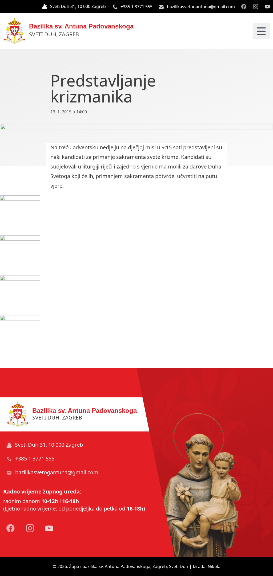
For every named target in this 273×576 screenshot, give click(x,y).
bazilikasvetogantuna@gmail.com (200, 7)
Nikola (214, 566)
